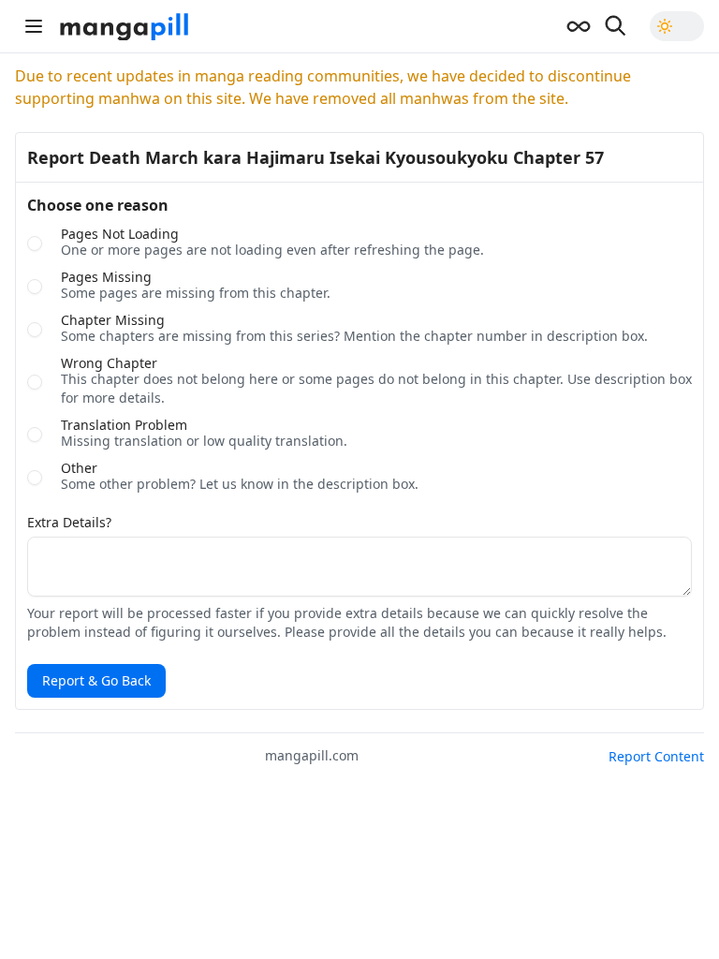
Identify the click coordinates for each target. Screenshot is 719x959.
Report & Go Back (96, 680)
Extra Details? (69, 522)
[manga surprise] (578, 26)
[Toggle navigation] (33, 26)
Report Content (656, 756)
